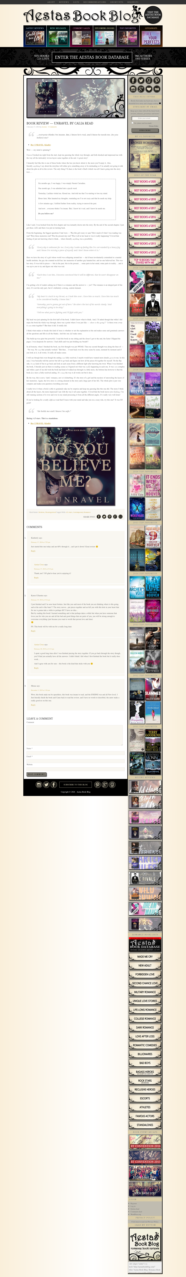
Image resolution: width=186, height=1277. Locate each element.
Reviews (42, 512)
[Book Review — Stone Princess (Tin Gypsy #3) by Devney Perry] (145, 924)
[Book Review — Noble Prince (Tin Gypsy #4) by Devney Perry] (145, 833)
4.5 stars (69, 512)
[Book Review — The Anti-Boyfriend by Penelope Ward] (145, 848)
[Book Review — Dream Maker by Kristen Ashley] (145, 909)
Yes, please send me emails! (143, 123)
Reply (33, 551)
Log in (133, 1206)
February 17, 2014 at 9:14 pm (43, 569)
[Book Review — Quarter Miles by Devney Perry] (145, 863)
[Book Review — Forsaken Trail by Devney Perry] (145, 817)
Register (134, 1203)
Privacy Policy (153, 126)
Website (30, 764)
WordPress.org (136, 1214)
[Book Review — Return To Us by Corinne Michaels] (145, 802)
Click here (135, 1221)
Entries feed (135, 1209)
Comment (30, 722)
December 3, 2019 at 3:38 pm (40, 690)
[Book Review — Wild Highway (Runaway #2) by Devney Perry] (145, 894)
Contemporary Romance (82, 512)
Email (30, 756)
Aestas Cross (39, 564)
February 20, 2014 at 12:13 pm (44, 649)
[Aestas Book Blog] (83, 24)
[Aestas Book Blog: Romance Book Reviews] (145, 1260)
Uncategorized (50, 512)
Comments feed (136, 1211)
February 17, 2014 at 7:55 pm (40, 542)
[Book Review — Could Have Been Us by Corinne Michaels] (145, 787)
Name (30, 748)
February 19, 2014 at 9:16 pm (40, 600)
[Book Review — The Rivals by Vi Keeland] (145, 878)
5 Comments (52, 127)
